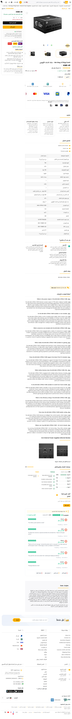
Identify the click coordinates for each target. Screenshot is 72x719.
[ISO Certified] (56, 700)
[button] (15, 2)
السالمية (45, 686)
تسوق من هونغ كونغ (40, 707)
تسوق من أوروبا (67, 708)
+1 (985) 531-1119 (17, 684)
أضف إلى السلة (12, 23)
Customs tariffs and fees (63, 650)
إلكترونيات (61, 6)
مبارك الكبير (44, 677)
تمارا (46, 657)
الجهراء (45, 681)
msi (69, 8)
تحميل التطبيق (43, 635)
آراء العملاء (44, 640)
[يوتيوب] (7, 712)
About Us (67, 635)
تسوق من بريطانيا (58, 707)
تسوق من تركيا (14, 707)
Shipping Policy (66, 652)
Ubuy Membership (65, 657)
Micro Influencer (66, 655)
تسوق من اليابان (49, 707)
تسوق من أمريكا (67, 707)
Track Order (67, 647)
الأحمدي (45, 674)
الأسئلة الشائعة (43, 645)
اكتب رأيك (67, 505)
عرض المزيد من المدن (42, 689)
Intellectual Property (64, 643)
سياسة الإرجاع (44, 643)
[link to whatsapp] (51, 45)
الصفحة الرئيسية (67, 6)
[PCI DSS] (67, 700)
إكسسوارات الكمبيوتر (54, 6)
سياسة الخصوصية (37, 712)
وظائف (45, 652)
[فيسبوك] (13, 712)
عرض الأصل (65, 8)
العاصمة (45, 684)
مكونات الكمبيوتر (45, 6)
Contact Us (67, 638)
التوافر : (68, 71)
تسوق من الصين (22, 707)
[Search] (20, 2)
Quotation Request (65, 640)
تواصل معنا (24, 712)
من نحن (30, 712)
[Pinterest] (13, 714)
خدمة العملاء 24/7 (15, 670)
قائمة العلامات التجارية (42, 638)
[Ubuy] (66, 2)
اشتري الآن (50, 102)
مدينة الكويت (44, 669)
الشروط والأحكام (46, 712)
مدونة (45, 655)
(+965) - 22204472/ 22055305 (14, 678)
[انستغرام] (10, 712)
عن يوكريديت (44, 647)
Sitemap (68, 645)
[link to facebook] (47, 45)
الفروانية (45, 679)
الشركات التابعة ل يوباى (41, 659)
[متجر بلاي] (10, 692)
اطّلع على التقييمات (32, 515)
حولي (46, 672)
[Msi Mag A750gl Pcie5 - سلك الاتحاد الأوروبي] (48, 24)
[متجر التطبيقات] (19, 692)
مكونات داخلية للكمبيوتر (36, 6)
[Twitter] (5, 712)
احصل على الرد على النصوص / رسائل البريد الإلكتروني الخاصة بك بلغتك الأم (12, 673)
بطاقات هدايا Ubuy (42, 650)
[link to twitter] (43, 45)
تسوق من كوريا (31, 707)
